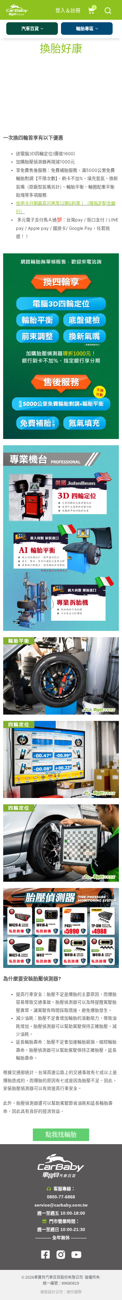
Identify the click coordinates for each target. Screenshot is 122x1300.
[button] (61, 1134)
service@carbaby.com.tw (61, 1205)
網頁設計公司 (51, 1292)
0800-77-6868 (61, 1196)
